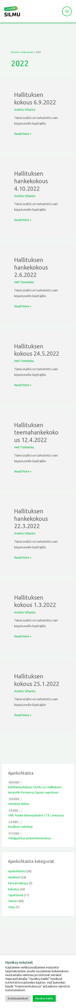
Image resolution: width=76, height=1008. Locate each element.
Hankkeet (14, 877)
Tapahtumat (15, 895)
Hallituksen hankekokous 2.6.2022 (31, 267)
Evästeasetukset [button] (18, 998)
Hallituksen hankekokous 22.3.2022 (31, 518)
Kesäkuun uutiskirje (20, 826)
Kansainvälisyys (18, 883)
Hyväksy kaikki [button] (44, 998)
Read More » (22, 133)
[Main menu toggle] (67, 11)
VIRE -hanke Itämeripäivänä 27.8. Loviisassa (36, 815)
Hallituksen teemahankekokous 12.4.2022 (36, 432)
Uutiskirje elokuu (18, 803)
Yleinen (13, 901)
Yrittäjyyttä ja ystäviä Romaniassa (29, 838)
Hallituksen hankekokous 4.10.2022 (31, 181)
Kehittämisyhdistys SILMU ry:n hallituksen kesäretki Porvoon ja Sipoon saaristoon (35, 790)
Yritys (11, 907)
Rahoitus (13, 889)
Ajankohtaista (17, 871)
